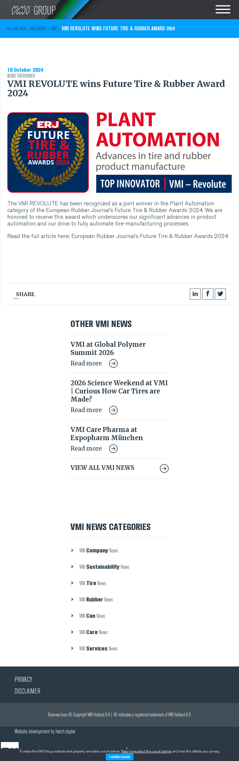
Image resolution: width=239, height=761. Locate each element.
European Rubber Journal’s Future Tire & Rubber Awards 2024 (124, 210)
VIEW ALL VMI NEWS (102, 467)
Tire (20, 76)
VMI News (98, 550)
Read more (87, 363)
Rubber (29, 76)
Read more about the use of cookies (146, 751)
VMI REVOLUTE (37, 203)
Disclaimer (27, 691)
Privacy (23, 679)
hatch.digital (65, 731)
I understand (119, 757)
